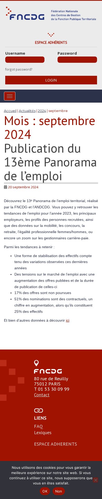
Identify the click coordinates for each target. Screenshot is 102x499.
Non (58, 491)
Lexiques (43, 432)
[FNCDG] (51, 14)
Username (15, 53)
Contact (41, 395)
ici (67, 320)
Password (67, 53)
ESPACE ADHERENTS (55, 444)
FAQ (38, 426)
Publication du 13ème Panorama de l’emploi (50, 162)
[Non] (95, 480)
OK (44, 491)
